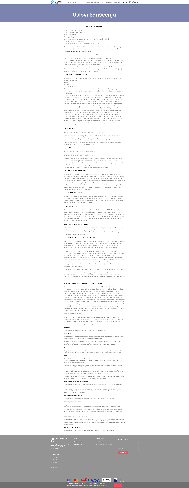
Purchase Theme (54, 470)
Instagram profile (54, 457)
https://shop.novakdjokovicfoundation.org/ (78, 51)
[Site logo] (57, 2)
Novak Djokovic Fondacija (102, 441)
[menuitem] (119, 2)
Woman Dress (53, 462)
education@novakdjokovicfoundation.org (77, 67)
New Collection (54, 459)
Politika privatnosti (77, 444)
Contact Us (53, 465)
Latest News (53, 467)
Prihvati (118, 485)
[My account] (126, 2)
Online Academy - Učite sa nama (104, 444)
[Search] (123, 2)
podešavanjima (104, 485)
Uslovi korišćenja (77, 441)
